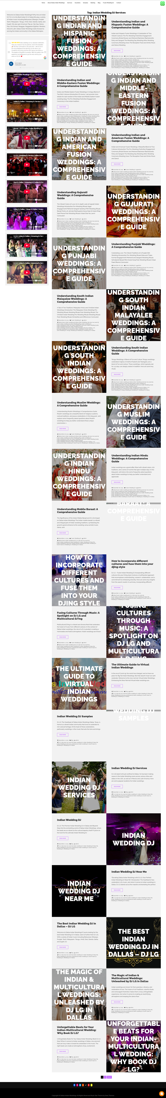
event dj (151, 58)
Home (43, 2)
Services (69, 2)
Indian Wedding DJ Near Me (118, 62)
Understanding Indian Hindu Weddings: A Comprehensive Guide (130, 458)
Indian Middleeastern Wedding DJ (120, 61)
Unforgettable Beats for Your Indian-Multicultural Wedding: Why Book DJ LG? (76, 1030)
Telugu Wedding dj (126, 67)
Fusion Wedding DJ (108, 2)
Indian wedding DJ (146, 61)
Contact (118, 2)
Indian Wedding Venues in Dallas (138, 65)
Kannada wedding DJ (116, 66)
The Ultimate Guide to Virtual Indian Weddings (130, 666)
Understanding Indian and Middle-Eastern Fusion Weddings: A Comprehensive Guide (78, 83)
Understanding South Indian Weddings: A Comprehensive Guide (130, 350)
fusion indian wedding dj (117, 60)
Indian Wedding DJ (69, 819)
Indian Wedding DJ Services (133, 62)
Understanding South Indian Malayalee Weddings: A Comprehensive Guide (75, 298)
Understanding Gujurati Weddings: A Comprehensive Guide (75, 195)
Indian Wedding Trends (131, 63)
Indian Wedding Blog (134, 61)
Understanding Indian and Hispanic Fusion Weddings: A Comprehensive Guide (130, 24)
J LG (148, 65)
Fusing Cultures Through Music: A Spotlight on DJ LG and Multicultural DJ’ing (78, 615)
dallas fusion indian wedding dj (121, 58)
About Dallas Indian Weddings (56, 2)
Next (109, 1077)
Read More (117, 50)
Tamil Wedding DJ (116, 67)
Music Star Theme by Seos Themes (102, 1095)
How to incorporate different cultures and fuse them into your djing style (132, 563)
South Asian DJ (143, 66)
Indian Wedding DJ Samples (75, 716)
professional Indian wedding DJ (131, 66)
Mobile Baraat (75, 543)
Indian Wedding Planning (117, 63)
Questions (77, 2)
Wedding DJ (135, 67)
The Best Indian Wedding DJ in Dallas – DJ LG (76, 925)
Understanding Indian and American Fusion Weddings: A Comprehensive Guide (130, 137)
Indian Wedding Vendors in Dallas (120, 65)
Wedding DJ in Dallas (144, 67)
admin (139, 56)
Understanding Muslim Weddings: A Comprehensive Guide (79, 404)
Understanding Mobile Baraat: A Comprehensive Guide (77, 511)
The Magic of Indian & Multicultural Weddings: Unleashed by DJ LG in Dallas (130, 978)
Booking (93, 2)
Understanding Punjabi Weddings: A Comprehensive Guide (133, 246)
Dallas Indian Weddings (136, 58)
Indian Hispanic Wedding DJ (131, 60)
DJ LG (76, 540)
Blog (99, 2)
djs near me (145, 58)
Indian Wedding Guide (147, 62)
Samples (85, 2)
